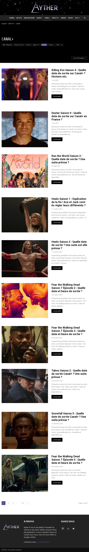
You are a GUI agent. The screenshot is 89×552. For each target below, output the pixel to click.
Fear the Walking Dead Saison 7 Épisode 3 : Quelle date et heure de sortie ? (68, 331)
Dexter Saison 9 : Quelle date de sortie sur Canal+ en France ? (69, 116)
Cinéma (11, 18)
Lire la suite (57, 96)
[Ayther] (44, 7)
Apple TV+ (55, 18)
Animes (63, 18)
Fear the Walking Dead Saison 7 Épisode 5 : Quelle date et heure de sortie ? (68, 460)
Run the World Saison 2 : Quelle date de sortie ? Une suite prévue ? (68, 159)
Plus (76, 18)
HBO (57, 45)
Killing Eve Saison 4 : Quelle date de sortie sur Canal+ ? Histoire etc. (68, 73)
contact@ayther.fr (43, 542)
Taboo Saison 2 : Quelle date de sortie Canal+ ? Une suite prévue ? (69, 374)
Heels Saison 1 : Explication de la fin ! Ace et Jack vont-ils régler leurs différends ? (68, 202)
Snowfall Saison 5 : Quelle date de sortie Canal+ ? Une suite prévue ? (68, 417)
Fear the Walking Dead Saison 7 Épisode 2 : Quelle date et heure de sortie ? (68, 288)
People (70, 18)
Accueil (4, 24)
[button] (84, 18)
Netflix (19, 18)
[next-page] (28, 503)
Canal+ (47, 18)
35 (23, 503)
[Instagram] (63, 528)
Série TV (11, 24)
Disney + (40, 18)
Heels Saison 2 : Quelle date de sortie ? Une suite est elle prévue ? (69, 245)
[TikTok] (68, 529)
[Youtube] (73, 529)
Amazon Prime (29, 18)
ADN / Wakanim (7, 45)
